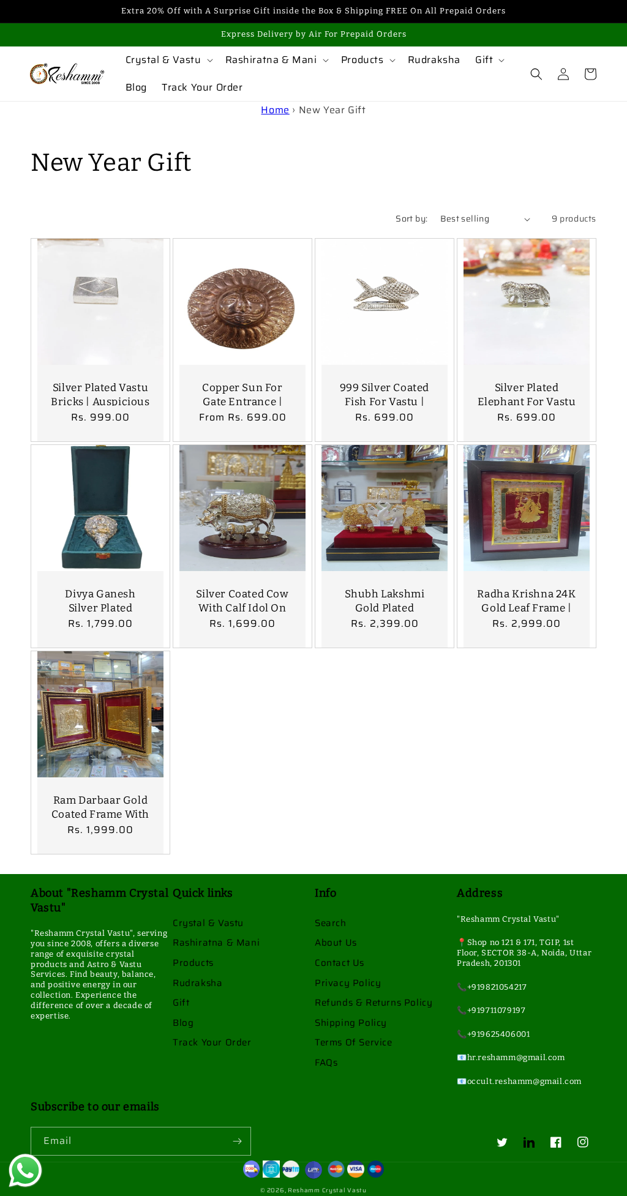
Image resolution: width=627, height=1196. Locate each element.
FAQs (326, 1062)
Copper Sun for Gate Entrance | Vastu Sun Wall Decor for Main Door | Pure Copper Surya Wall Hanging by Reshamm (242, 435)
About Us (336, 942)
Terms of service (353, 1042)
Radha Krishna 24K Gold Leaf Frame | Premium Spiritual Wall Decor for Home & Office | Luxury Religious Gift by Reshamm (526, 635)
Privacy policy (348, 983)
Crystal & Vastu (208, 923)
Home (275, 110)
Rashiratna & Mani (216, 942)
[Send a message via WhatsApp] (25, 1170)
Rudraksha (197, 983)
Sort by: (411, 218)
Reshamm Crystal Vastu (327, 1190)
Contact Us (339, 962)
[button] (168, 60)
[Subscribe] (236, 1141)
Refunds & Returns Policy (373, 1002)
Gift (181, 1002)
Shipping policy (351, 1022)
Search (331, 923)
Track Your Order (212, 1042)
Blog (183, 1022)
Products (193, 962)
